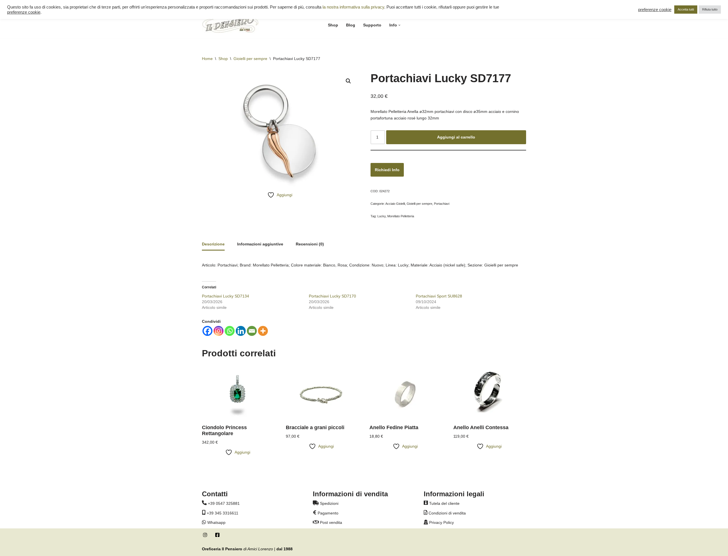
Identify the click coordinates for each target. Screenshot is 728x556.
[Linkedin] (241, 331)
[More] (263, 331)
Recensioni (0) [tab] (310, 244)
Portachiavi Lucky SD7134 (225, 296)
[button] (399, 25)
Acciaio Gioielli (395, 203)
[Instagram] (219, 331)
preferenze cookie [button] (23, 12)
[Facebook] (207, 331)
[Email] (252, 331)
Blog (350, 25)
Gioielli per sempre (250, 58)
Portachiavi (441, 203)
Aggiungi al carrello (456, 137)
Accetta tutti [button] (686, 9)
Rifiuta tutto (709, 9)
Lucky (381, 216)
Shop (333, 25)
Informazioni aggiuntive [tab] (260, 244)
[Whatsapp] (230, 331)
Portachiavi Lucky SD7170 (332, 296)
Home (207, 58)
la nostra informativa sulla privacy (353, 7)
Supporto (372, 25)
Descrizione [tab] (213, 244)
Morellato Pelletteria (400, 216)
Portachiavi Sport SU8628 (439, 296)
